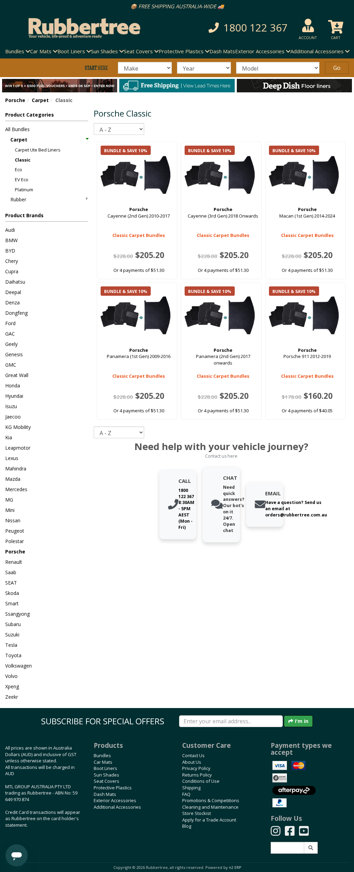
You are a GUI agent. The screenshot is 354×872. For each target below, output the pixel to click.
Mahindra (15, 468)
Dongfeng (16, 313)
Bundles (102, 755)
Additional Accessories (117, 807)
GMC (10, 364)
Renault (13, 562)
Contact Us (193, 755)
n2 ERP (235, 867)
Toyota (13, 655)
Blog (186, 826)
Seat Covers (106, 781)
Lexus (11, 458)
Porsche (15, 100)
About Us (191, 762)
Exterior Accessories (115, 800)
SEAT (11, 582)
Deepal (13, 292)
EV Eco (21, 179)
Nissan (12, 520)
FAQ (186, 794)
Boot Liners (105, 768)
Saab (10, 572)
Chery (11, 261)
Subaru (13, 624)
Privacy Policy (196, 768)
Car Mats (103, 762)
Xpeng (12, 686)
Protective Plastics (113, 787)
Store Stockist (196, 813)
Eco (18, 169)
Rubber (18, 199)
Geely (11, 344)
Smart (12, 603)
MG (9, 499)
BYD (10, 250)
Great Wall (16, 375)
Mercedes (16, 489)
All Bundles (17, 129)
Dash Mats (222, 51)
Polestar (14, 541)
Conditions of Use (201, 781)
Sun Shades (106, 775)
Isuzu (11, 406)
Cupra (11, 271)
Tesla (11, 645)
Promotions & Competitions (210, 800)
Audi (10, 230)
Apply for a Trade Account (209, 820)
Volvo (11, 676)
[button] (245, 27)
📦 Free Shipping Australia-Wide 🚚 (177, 6)
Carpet (40, 100)
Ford (10, 323)
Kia (8, 437)
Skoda (12, 593)
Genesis (14, 354)
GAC (10, 333)
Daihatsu (15, 281)
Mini (10, 510)
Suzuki (12, 634)
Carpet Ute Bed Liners (37, 150)
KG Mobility (18, 427)
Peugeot (14, 530)
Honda (12, 385)
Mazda (12, 479)
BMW (11, 240)
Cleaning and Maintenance (210, 807)
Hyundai (14, 396)
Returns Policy (197, 775)
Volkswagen (18, 665)
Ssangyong (17, 614)
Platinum (24, 189)
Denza (12, 302)
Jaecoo (13, 416)
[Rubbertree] (81, 28)
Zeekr (11, 697)
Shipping (191, 787)
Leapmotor (17, 447)
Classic (22, 160)
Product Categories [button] (29, 114)
